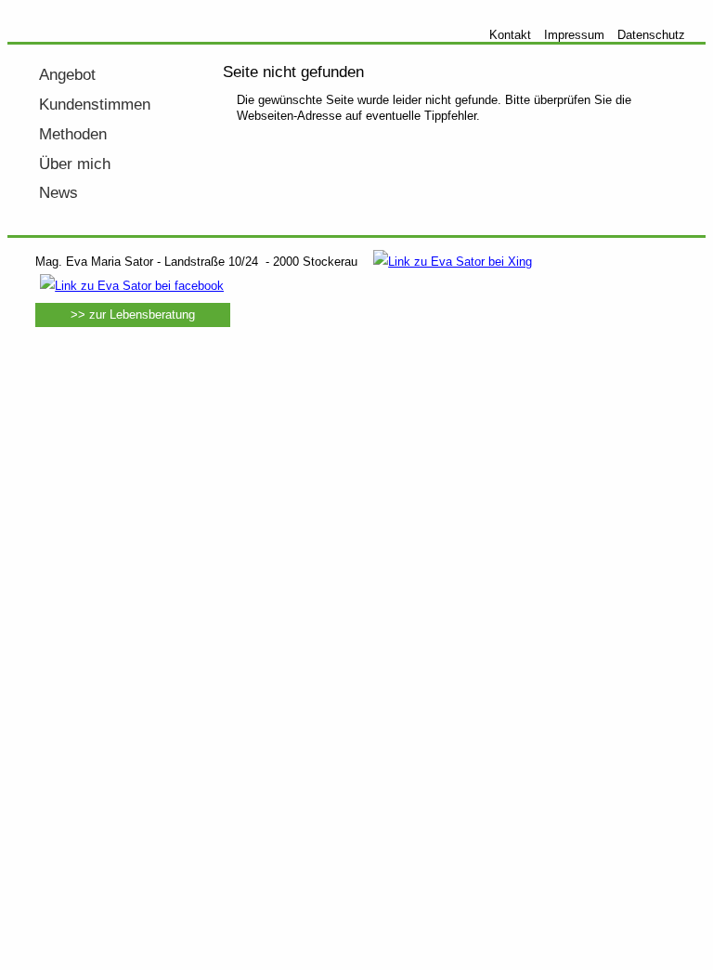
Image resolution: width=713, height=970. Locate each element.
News (58, 193)
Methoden (73, 134)
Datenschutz (651, 35)
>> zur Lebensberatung (133, 314)
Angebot (67, 75)
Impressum (574, 35)
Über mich (74, 164)
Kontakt (510, 35)
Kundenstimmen (94, 104)
